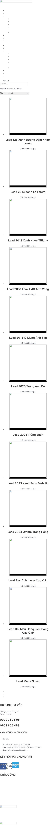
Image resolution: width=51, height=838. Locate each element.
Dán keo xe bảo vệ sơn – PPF (21, 24)
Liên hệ (8, 41)
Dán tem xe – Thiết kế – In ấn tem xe (24, 22)
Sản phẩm (9, 13)
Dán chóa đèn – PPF (18, 27)
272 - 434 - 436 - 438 (12, 742)
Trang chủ (9, 10)
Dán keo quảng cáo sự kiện (21, 30)
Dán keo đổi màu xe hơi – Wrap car (24, 33)
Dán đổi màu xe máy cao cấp (21, 19)
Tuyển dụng (9, 38)
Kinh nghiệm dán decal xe (15, 35)
